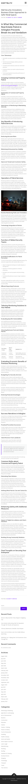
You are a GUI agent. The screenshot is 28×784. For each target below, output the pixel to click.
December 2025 (5, 675)
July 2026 (3, 658)
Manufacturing (4, 746)
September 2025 (5, 682)
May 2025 (3, 692)
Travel (2, 765)
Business (3, 717)
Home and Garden (5, 739)
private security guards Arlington (9, 85)
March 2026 (4, 668)
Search (2, 605)
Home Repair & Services (7, 741)
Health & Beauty (5, 736)
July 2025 (3, 687)
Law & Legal (4, 744)
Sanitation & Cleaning (6, 753)
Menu (25, 2)
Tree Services (4, 767)
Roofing (3, 751)
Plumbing (3, 748)
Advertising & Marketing (7, 710)
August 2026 (4, 656)
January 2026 (4, 673)
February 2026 (4, 670)
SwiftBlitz (6, 3)
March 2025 (4, 696)
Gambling (3, 734)
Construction (4, 720)
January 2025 (4, 701)
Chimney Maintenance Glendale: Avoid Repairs (12, 628)
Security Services (12, 598)
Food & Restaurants (6, 732)
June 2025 (3, 689)
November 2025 (5, 677)
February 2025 (4, 699)
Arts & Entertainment (6, 715)
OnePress (19, 778)
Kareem (20, 17)
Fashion (3, 725)
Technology (4, 760)
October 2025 (4, 680)
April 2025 (3, 694)
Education (3, 722)
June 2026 (3, 661)
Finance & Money (5, 729)
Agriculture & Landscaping (7, 713)
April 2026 (3, 665)
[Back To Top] (14, 775)
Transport (3, 763)
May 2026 (3, 663)
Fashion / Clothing (5, 727)
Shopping (3, 758)
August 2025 (4, 685)
